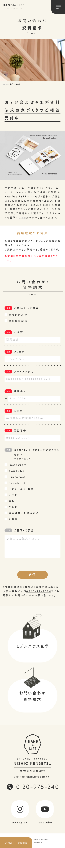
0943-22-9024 (38, 591)
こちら (22, 217)
